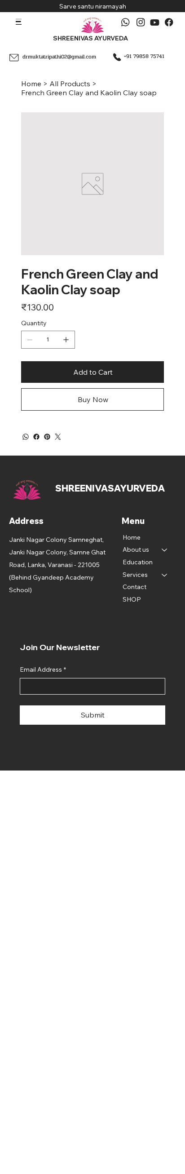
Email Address (43, 669)
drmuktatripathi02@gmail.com (59, 57)
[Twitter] (57, 436)
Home (132, 537)
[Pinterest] (47, 436)
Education (138, 562)
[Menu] (19, 22)
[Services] (165, 575)
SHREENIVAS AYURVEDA (90, 38)
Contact (134, 587)
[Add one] (66, 340)
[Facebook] (36, 436)
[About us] (165, 550)
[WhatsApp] (25, 436)
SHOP (132, 599)
